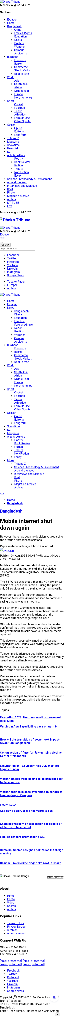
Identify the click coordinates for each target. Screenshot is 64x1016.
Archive (11, 199)
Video (10, 902)
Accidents (20, 53)
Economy (20, 60)
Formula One (22, 118)
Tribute (18, 168)
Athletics (20, 114)
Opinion (11, 124)
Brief (10, 189)
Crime (17, 29)
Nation (18, 328)
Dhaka (18, 40)
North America (23, 97)
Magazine (13, 141)
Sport (10, 101)
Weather (19, 46)
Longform (20, 135)
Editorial (19, 131)
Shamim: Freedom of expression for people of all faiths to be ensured (31, 825)
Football (19, 107)
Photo (11, 192)
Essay (18, 175)
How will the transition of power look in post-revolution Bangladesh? (30, 741)
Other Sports (22, 121)
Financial (12, 148)
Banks (18, 63)
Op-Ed (18, 128)
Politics (19, 43)
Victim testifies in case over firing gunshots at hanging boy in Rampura (31, 793)
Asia (16, 80)
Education (20, 36)
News (10, 307)
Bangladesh (14, 26)
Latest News (8, 805)
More (10, 460)
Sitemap (12, 930)
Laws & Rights (23, 33)
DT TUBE (13, 202)
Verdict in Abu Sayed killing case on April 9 (28, 726)
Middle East (21, 90)
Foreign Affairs (23, 324)
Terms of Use (15, 923)
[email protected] (11, 961)
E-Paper (12, 285)
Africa (18, 87)
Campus (19, 50)
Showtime (13, 145)
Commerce (21, 67)
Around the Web (17, 182)
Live (9, 206)
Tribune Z (13, 138)
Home (11, 23)
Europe (18, 94)
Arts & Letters (16, 155)
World (10, 77)
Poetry (18, 158)
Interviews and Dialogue (22, 185)
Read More (7, 721)
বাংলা (2, 238)
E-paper (12, 19)
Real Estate (21, 74)
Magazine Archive (18, 196)
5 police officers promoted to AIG (22, 837)
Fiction (18, 165)
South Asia (21, 84)
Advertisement (16, 933)
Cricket (18, 104)
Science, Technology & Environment (29, 179)
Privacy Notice (16, 926)
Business (12, 57)
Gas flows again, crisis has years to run (26, 810)
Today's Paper (16, 281)
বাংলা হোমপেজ (55, 877)
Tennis (18, 111)
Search (11, 906)
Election (19, 321)
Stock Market (23, 70)
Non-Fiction (21, 172)
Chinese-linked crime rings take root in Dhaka (30, 863)
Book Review (22, 162)
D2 (9, 152)
